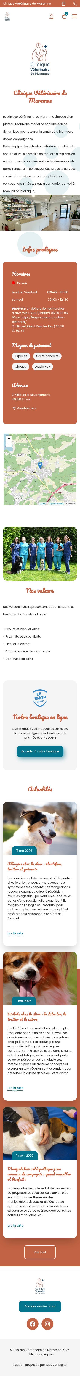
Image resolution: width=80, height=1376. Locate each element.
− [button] (9, 444)
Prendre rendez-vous (40, 1306)
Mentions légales (41, 1354)
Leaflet (43, 503)
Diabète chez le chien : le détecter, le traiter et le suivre (36, 1016)
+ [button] (9, 438)
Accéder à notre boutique (40, 751)
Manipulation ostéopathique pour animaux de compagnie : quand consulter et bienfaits (39, 1173)
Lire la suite (15, 933)
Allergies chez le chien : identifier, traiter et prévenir (34, 866)
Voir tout (40, 1252)
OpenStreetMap (57, 503)
